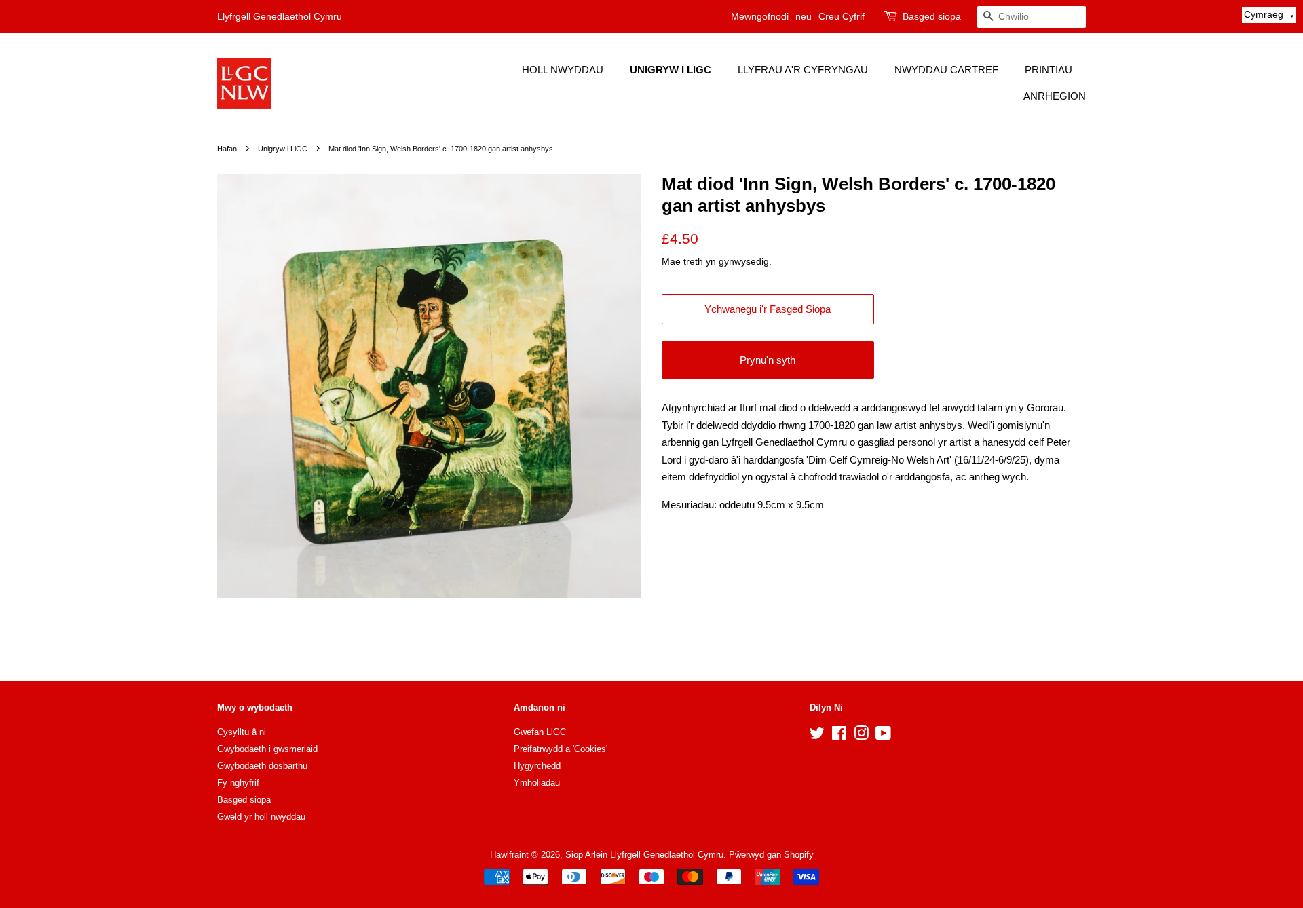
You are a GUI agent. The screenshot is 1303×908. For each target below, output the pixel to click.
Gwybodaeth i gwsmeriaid (267, 749)
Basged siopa (932, 16)
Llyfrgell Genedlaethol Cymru (279, 16)
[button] (1269, 15)
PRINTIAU (1048, 69)
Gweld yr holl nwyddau (261, 817)
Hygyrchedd (537, 766)
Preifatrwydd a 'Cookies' (560, 749)
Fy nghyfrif (238, 783)
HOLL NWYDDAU (562, 69)
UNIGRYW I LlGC (670, 69)
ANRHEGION (1054, 96)
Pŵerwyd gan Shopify (771, 855)
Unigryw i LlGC (282, 149)
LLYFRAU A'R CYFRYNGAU (803, 69)
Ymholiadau (537, 783)
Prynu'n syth (767, 360)
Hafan (227, 149)
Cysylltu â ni (241, 732)
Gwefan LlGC (540, 732)
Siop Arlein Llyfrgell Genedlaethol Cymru (644, 855)
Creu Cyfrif (841, 16)
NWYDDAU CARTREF (946, 69)
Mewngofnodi (760, 16)
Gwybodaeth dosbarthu (262, 766)
